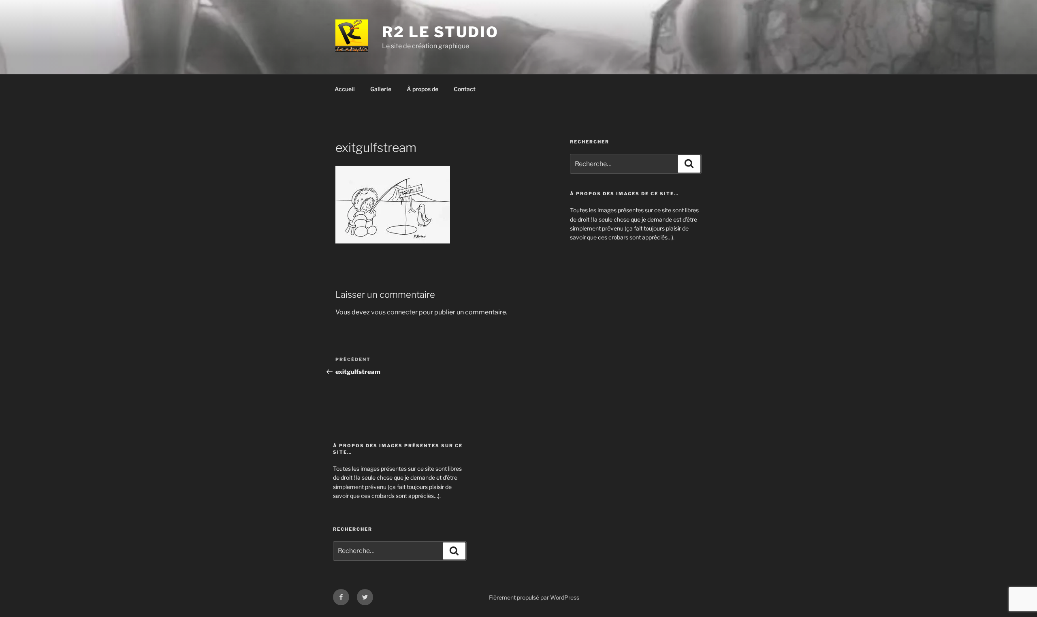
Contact (465, 88)
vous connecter (394, 312)
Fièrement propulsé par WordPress (534, 597)
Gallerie (380, 88)
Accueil (345, 88)
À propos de (422, 88)
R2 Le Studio (440, 32)
